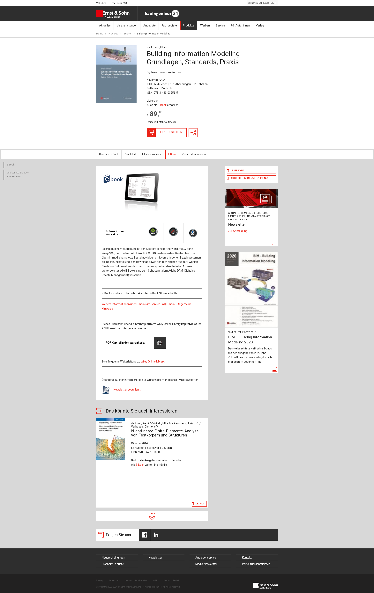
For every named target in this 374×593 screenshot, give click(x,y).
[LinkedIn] (156, 535)
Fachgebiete (169, 25)
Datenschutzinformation (136, 580)
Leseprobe (237, 170)
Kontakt (247, 557)
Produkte (188, 25)
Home (99, 33)
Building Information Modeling (153, 33)
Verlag (260, 25)
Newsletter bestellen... (127, 389)
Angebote (149, 25)
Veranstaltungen (127, 25)
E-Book (162, 104)
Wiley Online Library (152, 361)
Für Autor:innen (240, 25)
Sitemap (99, 580)
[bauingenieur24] (162, 13)
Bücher (127, 33)
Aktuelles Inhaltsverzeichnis (249, 178)
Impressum (114, 580)
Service (220, 25)
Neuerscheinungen (113, 557)
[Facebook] (144, 535)
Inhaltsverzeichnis (152, 154)
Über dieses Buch (108, 154)
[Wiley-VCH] (120, 3)
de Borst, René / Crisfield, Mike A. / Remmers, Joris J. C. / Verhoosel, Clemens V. (166, 425)
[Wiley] (101, 3)
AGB (155, 580)
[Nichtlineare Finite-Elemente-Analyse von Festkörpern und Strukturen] (111, 439)
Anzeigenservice (205, 557)
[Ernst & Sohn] (117, 14)
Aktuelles (105, 25)
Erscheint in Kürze (113, 564)
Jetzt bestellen (170, 132)
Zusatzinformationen (194, 154)
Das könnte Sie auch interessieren (18, 174)
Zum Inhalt (130, 154)
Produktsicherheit (171, 580)
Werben (205, 25)
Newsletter (155, 557)
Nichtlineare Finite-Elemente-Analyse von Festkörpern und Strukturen (165, 433)
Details (200, 503)
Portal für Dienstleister (256, 564)
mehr (152, 513)
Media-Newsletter (206, 564)
